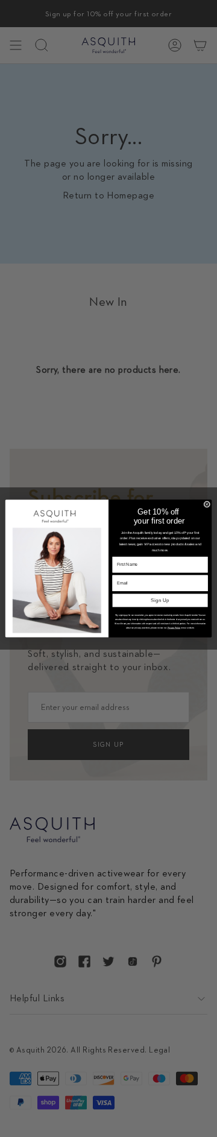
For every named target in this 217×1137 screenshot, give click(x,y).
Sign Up (160, 600)
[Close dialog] (207, 504)
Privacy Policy (174, 628)
